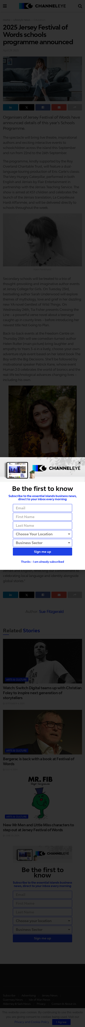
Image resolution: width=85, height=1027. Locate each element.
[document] (42, 513)
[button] (79, 462)
